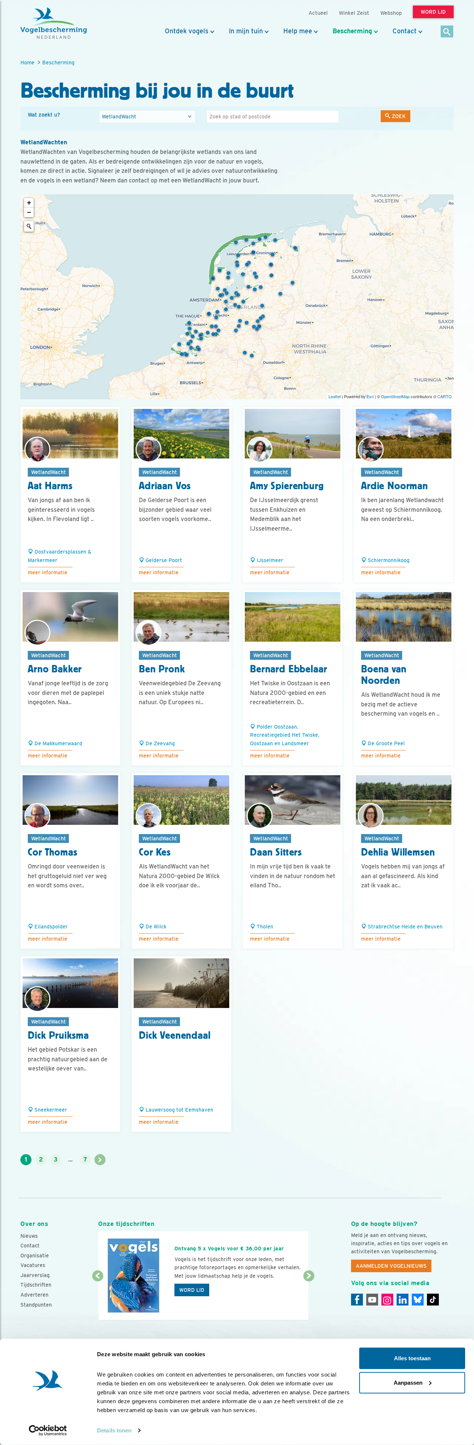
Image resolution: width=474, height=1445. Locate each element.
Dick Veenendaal (175, 1035)
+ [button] (29, 202)
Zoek (398, 116)
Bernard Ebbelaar (288, 669)
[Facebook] (357, 1299)
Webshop (391, 13)
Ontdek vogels (186, 31)
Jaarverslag (35, 1275)
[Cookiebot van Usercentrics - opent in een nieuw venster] (48, 1430)
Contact (405, 31)
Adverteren (34, 1295)
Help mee (297, 31)
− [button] (29, 212)
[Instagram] (387, 1299)
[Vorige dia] (97, 1298)
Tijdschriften (35, 1285)
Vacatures (32, 1265)
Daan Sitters (276, 852)
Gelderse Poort (163, 560)
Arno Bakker (55, 669)
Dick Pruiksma (58, 1035)
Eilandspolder (50, 927)
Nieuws (29, 1236)
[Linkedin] (402, 1299)
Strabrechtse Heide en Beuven (404, 927)
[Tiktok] (433, 1299)
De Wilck (155, 927)
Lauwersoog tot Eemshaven (178, 1110)
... (70, 1159)
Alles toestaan (412, 1358)
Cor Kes (155, 852)
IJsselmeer (269, 560)
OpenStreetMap (395, 396)
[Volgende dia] (308, 1298)
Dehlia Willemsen (398, 852)
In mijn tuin (246, 31)
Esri (370, 396)
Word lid (191, 1290)
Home (27, 62)
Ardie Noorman (394, 485)
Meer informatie (47, 572)
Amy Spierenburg (287, 485)
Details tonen (114, 1430)
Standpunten (36, 1305)
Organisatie (34, 1256)
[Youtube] (372, 1299)
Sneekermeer (50, 1110)
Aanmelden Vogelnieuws (391, 1266)
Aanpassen (408, 1382)
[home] (53, 23)
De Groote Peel (385, 743)
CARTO (444, 396)
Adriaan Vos (165, 485)
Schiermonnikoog (388, 560)
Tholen (264, 927)
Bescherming (352, 31)
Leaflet (334, 396)
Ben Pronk (162, 669)
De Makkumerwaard (57, 743)
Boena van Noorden (384, 674)
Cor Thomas (52, 852)
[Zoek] (447, 32)
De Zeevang (159, 743)
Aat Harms (50, 485)
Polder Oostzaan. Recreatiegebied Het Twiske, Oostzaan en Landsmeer (285, 735)
